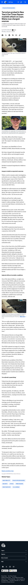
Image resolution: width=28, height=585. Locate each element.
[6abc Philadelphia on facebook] (2, 566)
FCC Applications (4, 580)
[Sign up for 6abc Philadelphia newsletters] (13, 566)
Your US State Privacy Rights (17, 577)
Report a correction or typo (8, 471)
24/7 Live (11, 2)
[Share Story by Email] (16, 35)
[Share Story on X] (6, 35)
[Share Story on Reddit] (9, 35)
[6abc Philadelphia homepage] (5, 2)
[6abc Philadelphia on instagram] (10, 566)
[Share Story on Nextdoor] (12, 35)
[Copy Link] (19, 35)
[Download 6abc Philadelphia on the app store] (5, 570)
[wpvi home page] (3, 545)
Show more (22, 316)
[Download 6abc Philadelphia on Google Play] (13, 570)
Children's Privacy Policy (6, 577)
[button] (2, 2)
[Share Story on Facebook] (2, 35)
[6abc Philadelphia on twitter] (6, 566)
